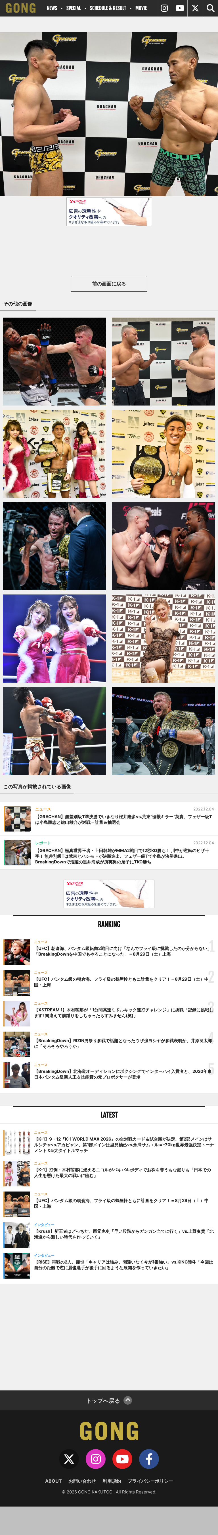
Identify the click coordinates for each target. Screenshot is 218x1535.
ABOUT (53, 1481)
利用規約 (112, 1481)
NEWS (52, 8)
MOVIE (141, 8)
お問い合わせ (82, 1481)
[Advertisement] (109, 1336)
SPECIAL (73, 8)
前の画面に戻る (109, 284)
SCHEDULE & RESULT (108, 8)
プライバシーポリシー (150, 1481)
